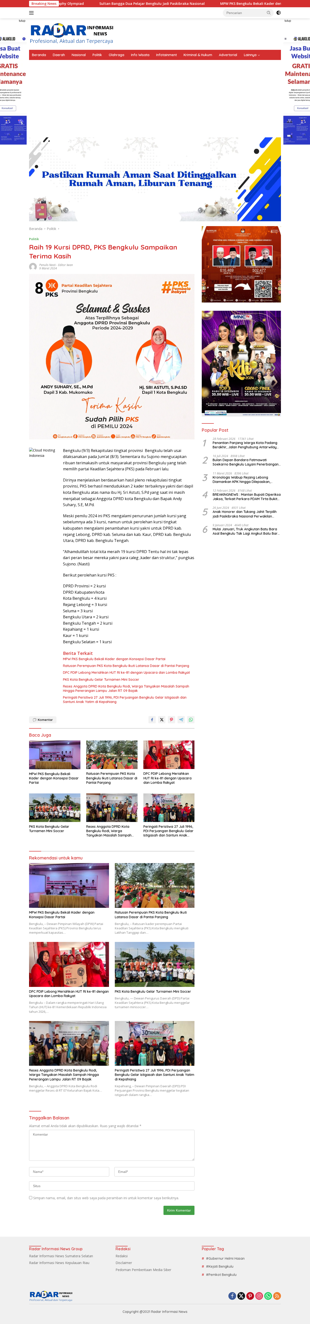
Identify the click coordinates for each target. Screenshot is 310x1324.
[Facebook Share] (152, 719)
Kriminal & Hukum (198, 55)
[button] (269, 12)
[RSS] (277, 1296)
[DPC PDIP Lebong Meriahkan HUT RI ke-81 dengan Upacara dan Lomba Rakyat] (169, 754)
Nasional (79, 55)
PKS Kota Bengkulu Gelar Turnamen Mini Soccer (101, 679)
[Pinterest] (250, 1296)
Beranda (39, 55)
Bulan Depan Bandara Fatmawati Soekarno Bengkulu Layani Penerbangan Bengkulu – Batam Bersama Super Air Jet (246, 462)
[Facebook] (232, 1296)
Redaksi (122, 1256)
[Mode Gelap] (278, 13)
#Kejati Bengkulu (219, 1266)
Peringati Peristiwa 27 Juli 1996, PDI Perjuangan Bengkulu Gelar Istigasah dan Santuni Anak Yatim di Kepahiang (124, 699)
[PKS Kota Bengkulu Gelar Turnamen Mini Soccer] (54, 807)
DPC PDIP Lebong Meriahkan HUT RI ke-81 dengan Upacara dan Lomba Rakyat (126, 672)
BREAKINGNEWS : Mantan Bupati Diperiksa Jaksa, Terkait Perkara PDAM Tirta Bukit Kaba (247, 496)
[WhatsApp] (268, 1296)
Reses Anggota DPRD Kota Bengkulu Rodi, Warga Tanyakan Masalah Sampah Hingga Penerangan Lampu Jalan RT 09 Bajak (126, 688)
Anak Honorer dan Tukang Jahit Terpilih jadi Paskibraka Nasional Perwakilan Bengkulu (245, 514)
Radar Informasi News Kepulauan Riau (59, 1262)
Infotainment (166, 55)
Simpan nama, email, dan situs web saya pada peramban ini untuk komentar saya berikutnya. (106, 1198)
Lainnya (250, 55)
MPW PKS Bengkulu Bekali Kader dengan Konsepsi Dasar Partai (212, 3)
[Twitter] (241, 1296)
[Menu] (32, 13)
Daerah (59, 55)
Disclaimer (124, 1262)
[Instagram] (259, 1296)
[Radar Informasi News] (71, 33)
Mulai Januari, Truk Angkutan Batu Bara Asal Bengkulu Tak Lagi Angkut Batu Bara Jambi (246, 531)
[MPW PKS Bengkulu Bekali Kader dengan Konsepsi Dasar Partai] (54, 754)
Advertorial (228, 55)
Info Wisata (140, 55)
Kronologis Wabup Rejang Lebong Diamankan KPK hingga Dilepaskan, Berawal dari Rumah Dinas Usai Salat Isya (246, 479)
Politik (97, 55)
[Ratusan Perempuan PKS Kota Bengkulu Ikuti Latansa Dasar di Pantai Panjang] (112, 754)
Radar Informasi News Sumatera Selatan (61, 1256)
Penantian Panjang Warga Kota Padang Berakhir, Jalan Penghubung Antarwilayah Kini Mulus (247, 445)
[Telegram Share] (181, 719)
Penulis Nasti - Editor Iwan (56, 265)
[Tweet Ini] (161, 719)
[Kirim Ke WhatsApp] (190, 719)
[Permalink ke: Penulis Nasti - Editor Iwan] (33, 266)
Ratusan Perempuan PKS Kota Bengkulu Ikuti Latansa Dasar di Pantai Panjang (126, 666)
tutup (22, 20)
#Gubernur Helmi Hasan (225, 1258)
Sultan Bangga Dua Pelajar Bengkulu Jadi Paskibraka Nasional (90, 3)
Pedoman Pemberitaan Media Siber (143, 1269)
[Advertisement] (155, 96)
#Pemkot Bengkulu (221, 1274)
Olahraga (116, 55)
